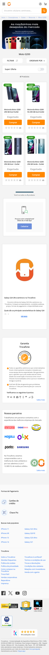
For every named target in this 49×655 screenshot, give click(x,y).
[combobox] (24, 10)
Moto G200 (42, 17)
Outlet (23, 17)
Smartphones (13, 17)
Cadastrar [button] (24, 226)
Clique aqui (21, 651)
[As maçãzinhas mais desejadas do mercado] (24, 35)
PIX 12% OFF (33, 89)
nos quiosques (34, 649)
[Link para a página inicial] (3, 17)
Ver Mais (24, 316)
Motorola (32, 17)
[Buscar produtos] (44, 10)
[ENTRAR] (40, 4)
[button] (22, 48)
